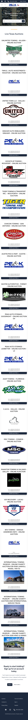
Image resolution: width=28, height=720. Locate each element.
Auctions (3, 698)
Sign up (9, 684)
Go (23, 21)
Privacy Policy (4, 705)
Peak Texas (23, 1)
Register (16, 705)
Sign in (16, 702)
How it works (17, 684)
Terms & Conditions (19, 698)
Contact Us (4, 702)
